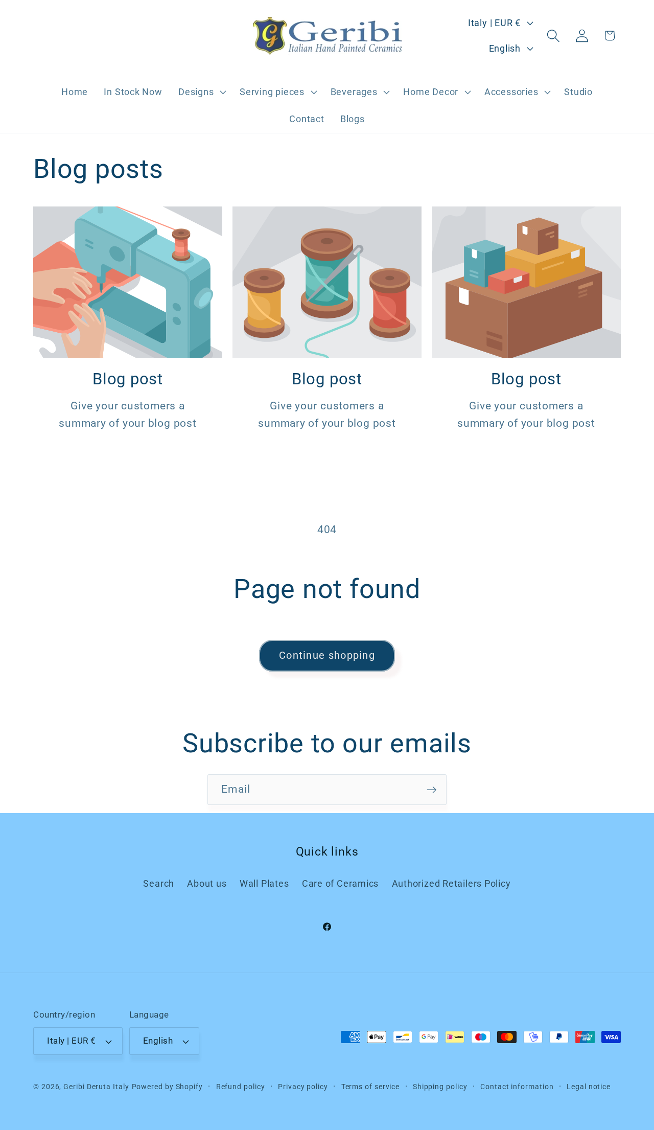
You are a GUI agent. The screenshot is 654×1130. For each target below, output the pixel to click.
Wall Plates (264, 883)
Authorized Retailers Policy (451, 883)
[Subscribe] (431, 789)
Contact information (516, 1086)
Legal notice (589, 1086)
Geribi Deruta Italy (96, 1086)
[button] (200, 92)
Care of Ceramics (340, 883)
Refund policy (240, 1086)
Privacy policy (303, 1086)
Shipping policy (440, 1086)
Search (158, 883)
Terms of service (370, 1086)
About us (206, 883)
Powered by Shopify (167, 1086)
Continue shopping (327, 655)
